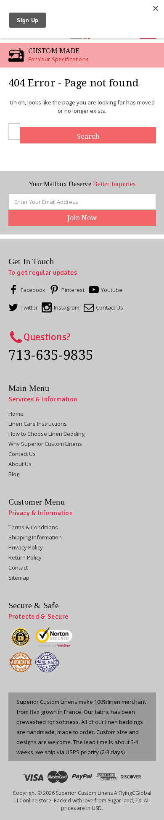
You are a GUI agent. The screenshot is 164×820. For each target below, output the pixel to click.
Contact (18, 567)
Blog (13, 474)
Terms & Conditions (33, 527)
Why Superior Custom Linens (45, 444)
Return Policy (25, 557)
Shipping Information (35, 537)
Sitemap (18, 577)
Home (16, 413)
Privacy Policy (25, 547)
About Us (20, 464)
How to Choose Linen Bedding (46, 433)
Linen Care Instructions (37, 423)
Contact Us (22, 454)
